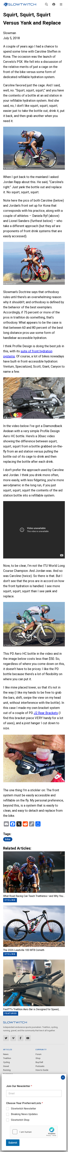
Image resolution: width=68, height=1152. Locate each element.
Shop (38, 1058)
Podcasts (40, 1066)
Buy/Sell (39, 1062)
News (5, 1054)
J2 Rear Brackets (46, 713)
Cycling (6, 1062)
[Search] (46, 4)
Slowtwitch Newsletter (23, 1108)
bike (7, 839)
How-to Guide (42, 1070)
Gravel (6, 1066)
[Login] (54, 4)
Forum (38, 1054)
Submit (12, 1142)
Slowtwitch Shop (20, 1119)
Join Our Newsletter (19, 1086)
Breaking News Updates (24, 1114)
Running (7, 1070)
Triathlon (7, 1058)
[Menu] (61, 4)
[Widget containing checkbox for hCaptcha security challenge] (34, 1132)
